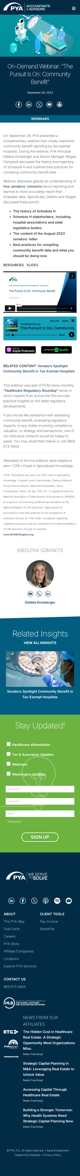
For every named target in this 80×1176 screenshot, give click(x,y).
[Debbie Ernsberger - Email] (30, 594)
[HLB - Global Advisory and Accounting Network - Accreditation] (24, 1002)
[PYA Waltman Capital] (11, 1044)
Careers (10, 936)
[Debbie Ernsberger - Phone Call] (39, 594)
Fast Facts (12, 929)
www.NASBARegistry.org (18, 534)
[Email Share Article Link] (49, 104)
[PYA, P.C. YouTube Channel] (69, 900)
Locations (11, 959)
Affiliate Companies (19, 951)
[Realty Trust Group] (11, 1032)
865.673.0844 (15, 987)
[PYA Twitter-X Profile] (34, 900)
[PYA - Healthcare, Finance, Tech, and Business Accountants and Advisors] (26, 7)
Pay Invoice (49, 921)
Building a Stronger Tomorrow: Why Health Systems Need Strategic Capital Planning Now (48, 1115)
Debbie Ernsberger (40, 602)
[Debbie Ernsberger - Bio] (40, 575)
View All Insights (40, 643)
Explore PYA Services (20, 966)
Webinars (40, 119)
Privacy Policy (52, 1154)
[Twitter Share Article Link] (39, 104)
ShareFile (47, 929)
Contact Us (15, 979)
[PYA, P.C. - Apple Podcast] (46, 900)
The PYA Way (14, 921)
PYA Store (11, 944)
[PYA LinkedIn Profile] (11, 900)
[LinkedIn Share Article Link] (29, 104)
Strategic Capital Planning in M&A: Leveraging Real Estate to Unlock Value (48, 1069)
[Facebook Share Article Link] (19, 104)
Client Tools (52, 914)
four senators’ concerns (22, 186)
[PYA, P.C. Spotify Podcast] (57, 900)
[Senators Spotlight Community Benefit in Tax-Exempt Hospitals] (40, 670)
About (10, 914)
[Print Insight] (59, 104)
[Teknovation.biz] (11, 1056)
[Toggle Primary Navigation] (73, 8)
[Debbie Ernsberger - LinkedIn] (48, 594)
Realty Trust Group (33, 1054)
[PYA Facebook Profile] (23, 900)
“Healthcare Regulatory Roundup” (30, 390)
